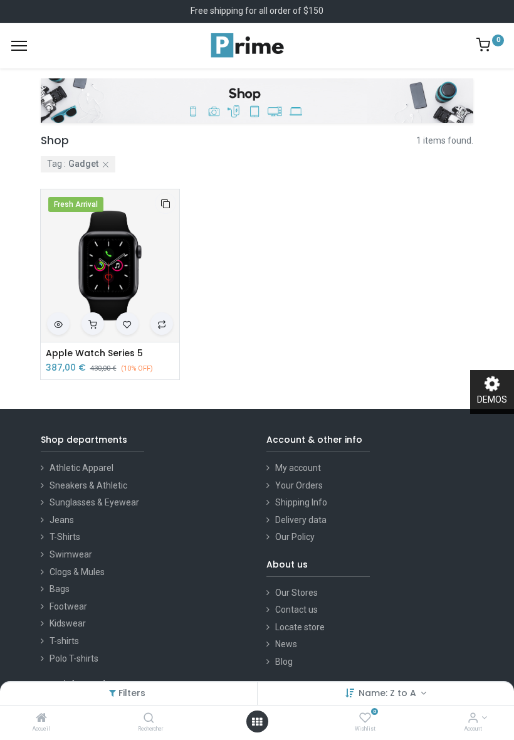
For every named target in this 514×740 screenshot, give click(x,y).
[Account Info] (473, 719)
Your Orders (299, 485)
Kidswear (68, 623)
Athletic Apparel (81, 468)
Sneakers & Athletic (88, 485)
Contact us (296, 610)
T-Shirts (65, 537)
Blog (284, 662)
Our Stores (296, 593)
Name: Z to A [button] (389, 693)
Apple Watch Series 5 (94, 353)
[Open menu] (257, 721)
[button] (165, 203)
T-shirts (64, 641)
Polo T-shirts (74, 658)
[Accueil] (41, 719)
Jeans (62, 520)
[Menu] (19, 45)
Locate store (300, 627)
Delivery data (301, 520)
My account (298, 468)
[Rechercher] (149, 719)
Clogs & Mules (77, 572)
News (286, 644)
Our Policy (295, 537)
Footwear (68, 606)
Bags (60, 589)
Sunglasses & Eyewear (94, 502)
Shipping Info (301, 502)
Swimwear (71, 554)
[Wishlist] (365, 719)
